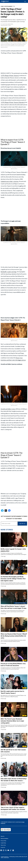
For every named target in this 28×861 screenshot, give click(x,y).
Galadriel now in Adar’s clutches (10, 181)
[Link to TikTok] (10, 850)
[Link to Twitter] (6, 850)
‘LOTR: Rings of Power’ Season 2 (10, 75)
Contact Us (3, 847)
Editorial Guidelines (4, 838)
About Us (2, 836)
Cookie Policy (3, 842)
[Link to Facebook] (1, 850)
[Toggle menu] (25, 1)
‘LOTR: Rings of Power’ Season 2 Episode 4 (13, 102)
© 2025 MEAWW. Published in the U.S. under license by (11, 822)
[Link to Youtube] (8, 850)
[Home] (5, 1)
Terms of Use (3, 845)
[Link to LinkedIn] (13, 850)
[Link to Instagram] (3, 850)
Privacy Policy (3, 840)
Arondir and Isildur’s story (8, 409)
